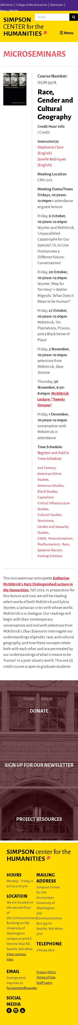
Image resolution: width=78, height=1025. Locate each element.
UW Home (6, 4)
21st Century (46, 468)
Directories (56, 4)
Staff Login (44, 983)
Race (65, 544)
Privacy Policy (46, 972)
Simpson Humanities (23, 26)
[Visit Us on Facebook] (9, 1011)
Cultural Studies (49, 515)
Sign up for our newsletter (39, 765)
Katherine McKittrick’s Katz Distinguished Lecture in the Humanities (38, 584)
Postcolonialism (60, 538)
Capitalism (45, 497)
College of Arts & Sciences (31, 4)
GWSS (41, 538)
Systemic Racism (49, 550)
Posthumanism (48, 544)
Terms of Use (45, 977)
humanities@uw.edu (21, 988)
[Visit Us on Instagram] (16, 1011)
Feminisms (45, 520)
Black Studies (47, 491)
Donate (39, 711)
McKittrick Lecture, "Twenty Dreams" (53, 399)
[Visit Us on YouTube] (23, 1011)
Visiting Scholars (49, 556)
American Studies (50, 485)
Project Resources (39, 819)
